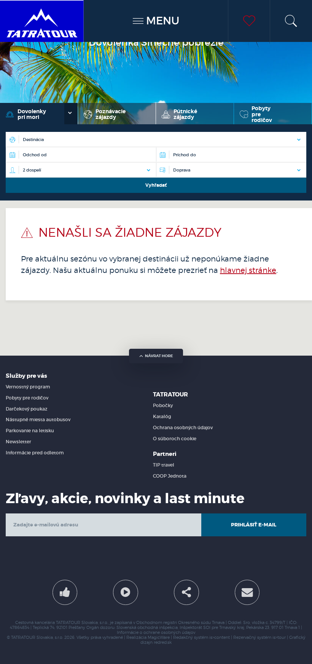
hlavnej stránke (248, 270)
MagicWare (159, 637)
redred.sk (163, 642)
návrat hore (159, 355)
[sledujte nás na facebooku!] (65, 592)
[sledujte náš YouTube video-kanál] (125, 592)
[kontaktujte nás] (247, 592)
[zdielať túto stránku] (186, 592)
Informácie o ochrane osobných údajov (156, 632)
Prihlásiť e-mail (253, 524)
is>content (219, 637)
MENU (161, 20)
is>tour (279, 637)
